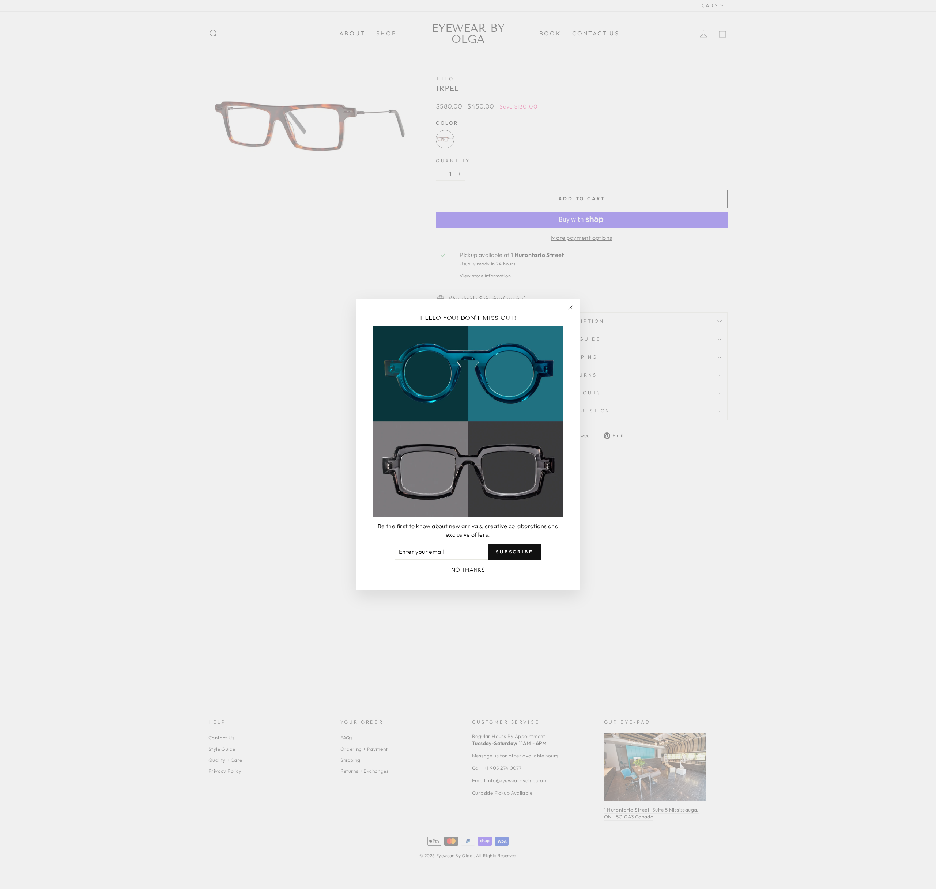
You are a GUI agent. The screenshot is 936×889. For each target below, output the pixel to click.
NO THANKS (468, 569)
